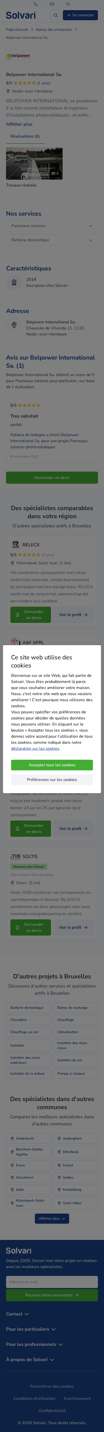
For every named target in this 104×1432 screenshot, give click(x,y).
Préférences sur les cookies (52, 780)
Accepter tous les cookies (52, 765)
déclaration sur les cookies (35, 748)
